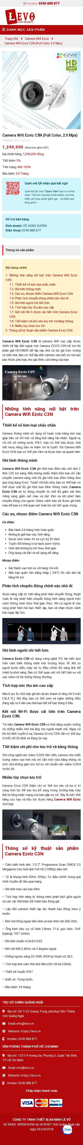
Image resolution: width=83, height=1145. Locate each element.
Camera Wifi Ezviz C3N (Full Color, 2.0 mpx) (33, 43)
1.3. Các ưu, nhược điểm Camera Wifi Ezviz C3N (41, 294)
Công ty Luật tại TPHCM (52, 1139)
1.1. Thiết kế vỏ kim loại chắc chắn (32, 284)
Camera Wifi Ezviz (37, 39)
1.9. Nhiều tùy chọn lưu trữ (27, 326)
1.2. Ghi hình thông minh (25, 289)
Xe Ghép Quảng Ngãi (48, 1134)
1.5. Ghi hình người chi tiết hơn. (29, 303)
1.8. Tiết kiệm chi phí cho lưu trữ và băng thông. (41, 321)
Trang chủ (11, 39)
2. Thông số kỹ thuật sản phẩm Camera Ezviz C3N (39, 330)
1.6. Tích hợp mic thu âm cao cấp (31, 307)
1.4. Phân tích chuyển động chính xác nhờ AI (39, 298)
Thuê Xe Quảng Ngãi (18, 1134)
